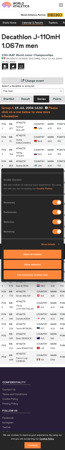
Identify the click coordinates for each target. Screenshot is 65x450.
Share (5, 68)
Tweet (13, 68)
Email (21, 68)
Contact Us (9, 389)
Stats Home (9, 22)
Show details (48, 244)
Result (25, 99)
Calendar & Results (32, 22)
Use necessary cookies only (32, 274)
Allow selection (32, 264)
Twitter (6, 427)
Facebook (8, 417)
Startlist (8, 99)
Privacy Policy (10, 403)
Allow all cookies (32, 254)
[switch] (56, 212)
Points (57, 99)
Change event (34, 81)
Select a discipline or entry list (18, 86)
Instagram (7, 422)
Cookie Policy (45, 188)
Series (41, 99)
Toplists (53, 22)
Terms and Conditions (14, 394)
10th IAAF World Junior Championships (27, 55)
